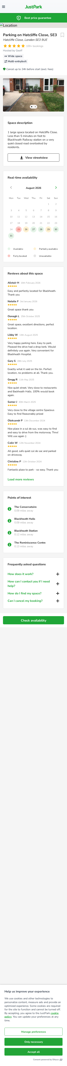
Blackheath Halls (24, 519)
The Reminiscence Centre (30, 542)
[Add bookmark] (62, 35)
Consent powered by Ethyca (46, 1059)
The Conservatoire (25, 507)
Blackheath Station (26, 531)
